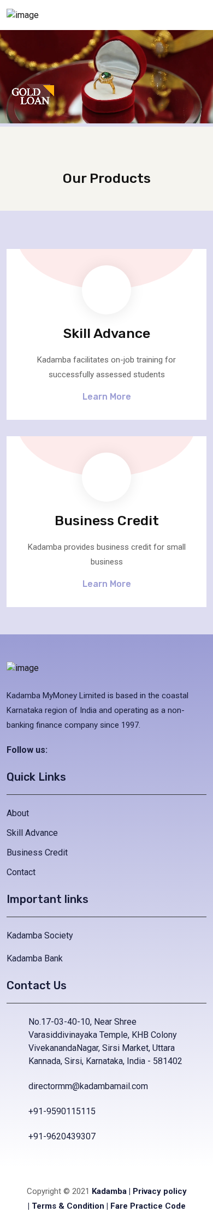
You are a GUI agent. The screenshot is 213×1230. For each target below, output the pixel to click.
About (18, 813)
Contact (21, 872)
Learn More (106, 396)
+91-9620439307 (62, 1136)
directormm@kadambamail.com (88, 1086)
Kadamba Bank (35, 958)
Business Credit (37, 852)
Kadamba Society (40, 935)
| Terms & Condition (66, 1206)
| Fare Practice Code (146, 1206)
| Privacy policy (158, 1191)
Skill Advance (32, 833)
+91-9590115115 (62, 1111)
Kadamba (109, 1191)
